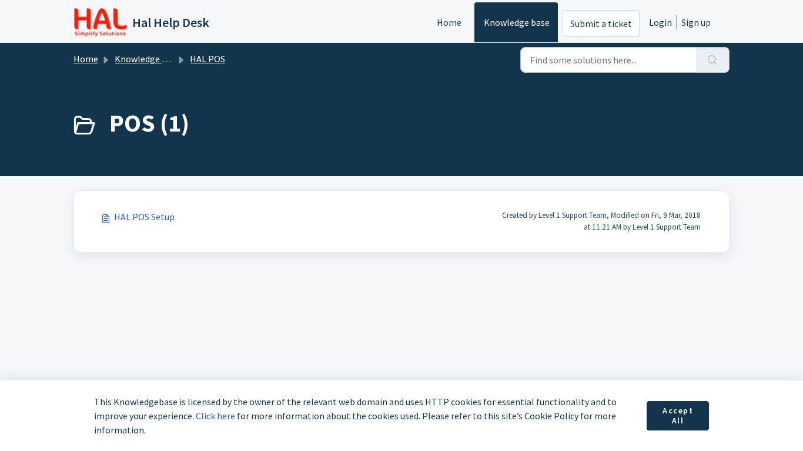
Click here (215, 416)
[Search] (713, 60)
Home (449, 22)
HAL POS (207, 59)
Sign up (696, 22)
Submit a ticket (601, 23)
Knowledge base (517, 22)
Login (660, 22)
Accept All (678, 415)
